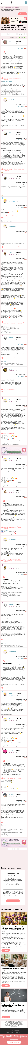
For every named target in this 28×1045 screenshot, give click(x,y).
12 (21, 34)
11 (19, 34)
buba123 (11, 750)
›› (25, 34)
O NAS (9, 1030)
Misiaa (10, 399)
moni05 (10, 252)
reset (10, 41)
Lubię (22, 48)
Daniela (10, 369)
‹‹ (8, 34)
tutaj (4, 897)
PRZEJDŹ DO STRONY (14, 1042)
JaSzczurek (11, 490)
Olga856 (10, 200)
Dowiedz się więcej (14, 1039)
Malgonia (11, 337)
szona (10, 132)
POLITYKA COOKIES (9, 1032)
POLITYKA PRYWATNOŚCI (16, 1030)
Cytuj (18, 48)
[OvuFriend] (6, 3)
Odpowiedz (22, 13)
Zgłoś (25, 48)
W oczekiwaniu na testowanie (11, 7)
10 (17, 848)
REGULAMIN (18, 1032)
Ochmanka (11, 794)
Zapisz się (13, 900)
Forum (2, 7)
